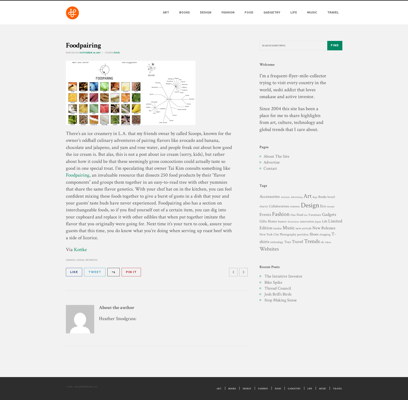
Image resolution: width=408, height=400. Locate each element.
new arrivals (303, 228)
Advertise (272, 162)
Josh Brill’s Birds (277, 294)
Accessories (269, 197)
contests (295, 206)
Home (272, 221)
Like (74, 272)
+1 (113, 272)
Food (249, 12)
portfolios (303, 234)
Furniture (315, 215)
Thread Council (277, 288)
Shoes (314, 234)
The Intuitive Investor (283, 276)
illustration (293, 221)
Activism (285, 197)
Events (265, 214)
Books (184, 12)
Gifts (263, 221)
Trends (312, 241)
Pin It (131, 272)
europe (330, 206)
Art (166, 12)
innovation (307, 221)
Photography (288, 234)
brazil (331, 197)
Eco (323, 206)
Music (312, 12)
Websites (92, 260)
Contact (270, 168)
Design (205, 12)
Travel (333, 12)
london (277, 228)
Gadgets (329, 214)
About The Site (276, 156)
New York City (269, 234)
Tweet (94, 272)
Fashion (227, 12)
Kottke (80, 249)
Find (335, 45)
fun (306, 215)
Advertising (296, 197)
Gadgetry (272, 12)
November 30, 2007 (90, 52)
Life (293, 12)
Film (293, 215)
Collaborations (279, 206)
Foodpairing (77, 175)
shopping (325, 234)
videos (328, 242)
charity (263, 206)
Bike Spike (273, 282)
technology (276, 242)
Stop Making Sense (280, 300)
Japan (318, 221)
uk (322, 242)
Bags (315, 197)
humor (282, 221)
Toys (287, 242)
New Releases (323, 228)
